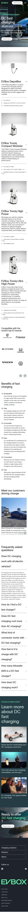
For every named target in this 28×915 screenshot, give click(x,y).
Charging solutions (8, 848)
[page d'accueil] (5, 3)
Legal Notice (4, 894)
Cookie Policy (4, 891)
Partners (4, 852)
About (3, 857)
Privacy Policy (4, 889)
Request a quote (17, 2)
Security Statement (5, 903)
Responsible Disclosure (6, 900)
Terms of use (4, 897)
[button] (20, 375)
